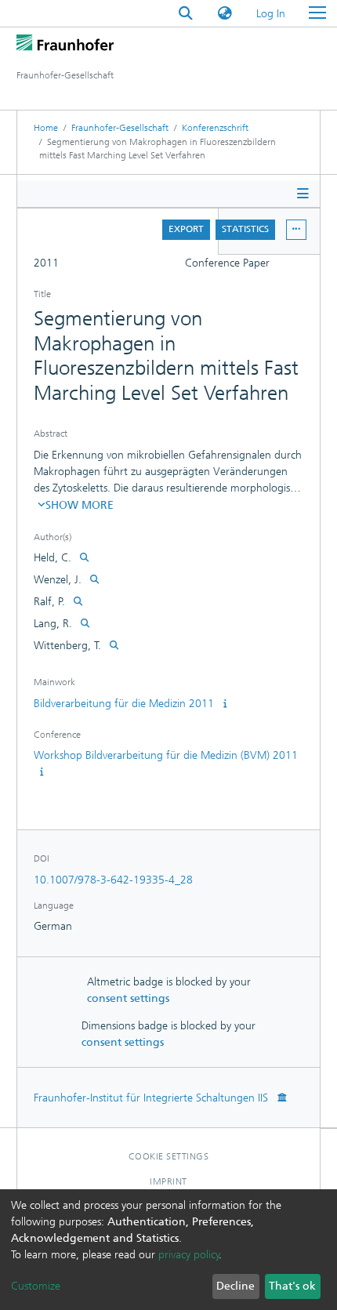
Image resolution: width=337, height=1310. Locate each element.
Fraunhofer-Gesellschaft (119, 127)
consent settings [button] (128, 998)
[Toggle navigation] (317, 13)
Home (46, 127)
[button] (225, 13)
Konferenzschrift (215, 127)
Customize (35, 1286)
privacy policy (188, 1254)
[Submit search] (185, 13)
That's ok (292, 1286)
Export (186, 228)
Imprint (168, 1181)
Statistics (245, 228)
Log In (271, 13)
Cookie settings (169, 1156)
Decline (235, 1286)
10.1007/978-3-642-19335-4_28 (113, 880)
